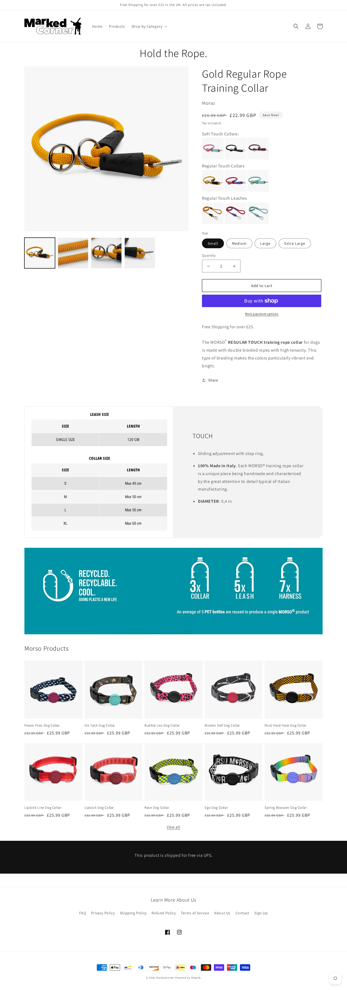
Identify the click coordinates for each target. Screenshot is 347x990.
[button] (149, 26)
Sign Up (261, 913)
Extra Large (294, 243)
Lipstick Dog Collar (99, 808)
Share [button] (213, 380)
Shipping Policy (133, 913)
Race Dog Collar (156, 808)
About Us (222, 913)
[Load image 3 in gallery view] (106, 253)
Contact (242, 913)
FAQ (82, 913)
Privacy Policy (103, 913)
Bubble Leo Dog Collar (162, 725)
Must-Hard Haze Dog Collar (285, 725)
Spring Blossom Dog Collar (286, 808)
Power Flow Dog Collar (42, 725)
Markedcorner (165, 977)
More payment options (261, 314)
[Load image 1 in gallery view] (39, 253)
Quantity (209, 255)
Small (213, 243)
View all (173, 827)
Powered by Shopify (188, 977)
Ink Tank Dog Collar (100, 725)
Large (265, 243)
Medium (239, 243)
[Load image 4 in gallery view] (139, 253)
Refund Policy (164, 913)
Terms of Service (195, 913)
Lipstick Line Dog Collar (42, 808)
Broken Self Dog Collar (222, 725)
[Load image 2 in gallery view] (73, 253)
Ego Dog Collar (216, 808)
